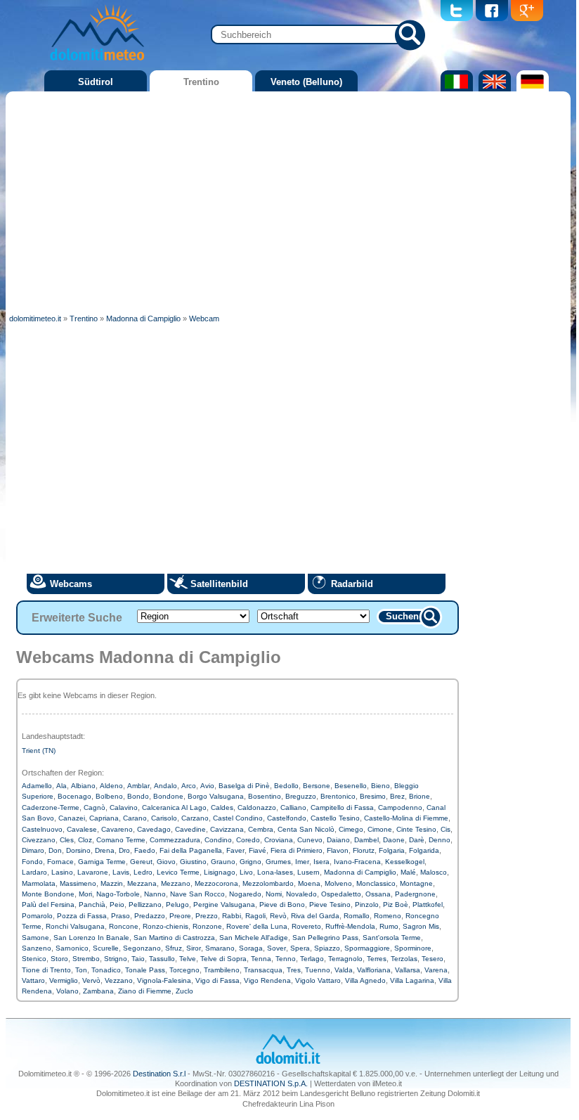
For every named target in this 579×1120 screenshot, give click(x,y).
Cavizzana (227, 829)
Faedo (144, 850)
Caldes (222, 807)
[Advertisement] (288, 200)
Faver (235, 850)
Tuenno (317, 970)
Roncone (123, 926)
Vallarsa (407, 970)
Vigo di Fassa (217, 980)
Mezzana (142, 883)
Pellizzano (145, 904)
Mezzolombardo (268, 883)
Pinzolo (367, 904)
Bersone (316, 786)
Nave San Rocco (197, 894)
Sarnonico (72, 948)
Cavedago (154, 829)
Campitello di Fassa (342, 807)
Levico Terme (178, 872)
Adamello (37, 786)
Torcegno (184, 970)
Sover (276, 948)
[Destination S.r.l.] (288, 1062)
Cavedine (190, 829)
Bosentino (264, 796)
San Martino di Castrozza (174, 937)
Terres (376, 959)
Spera (300, 948)
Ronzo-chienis (165, 926)
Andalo (165, 786)
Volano (67, 991)
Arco (188, 786)
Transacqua (263, 970)
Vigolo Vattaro (318, 980)
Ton (81, 970)
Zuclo (184, 991)
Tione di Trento (46, 970)
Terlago (312, 959)
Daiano (338, 840)
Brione (419, 796)
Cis (445, 829)
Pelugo (177, 904)
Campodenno (400, 807)
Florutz (364, 850)
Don (55, 850)
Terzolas (404, 959)
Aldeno (111, 786)
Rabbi (231, 916)
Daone (394, 840)
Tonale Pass (145, 970)
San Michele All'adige (253, 937)
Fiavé (257, 850)
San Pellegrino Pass (325, 937)
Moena (309, 883)
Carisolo (164, 818)
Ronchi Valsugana (75, 926)
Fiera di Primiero (297, 850)
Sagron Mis (421, 926)
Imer (302, 861)
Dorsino (78, 850)
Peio (117, 904)
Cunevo (310, 840)
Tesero (432, 959)
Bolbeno (109, 796)
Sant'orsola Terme (392, 937)
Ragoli (255, 916)
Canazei (71, 818)
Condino (218, 840)
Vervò (91, 980)
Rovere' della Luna (256, 926)
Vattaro (33, 980)
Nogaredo (245, 894)
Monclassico (376, 883)
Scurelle (106, 948)
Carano (135, 818)
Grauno (223, 861)
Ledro (143, 872)
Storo (59, 959)
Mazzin (111, 883)
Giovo (166, 861)
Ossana (378, 894)
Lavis (120, 872)
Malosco (433, 872)
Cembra (260, 829)
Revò (278, 916)
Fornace (60, 861)
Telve (187, 959)
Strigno (115, 959)
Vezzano (119, 980)
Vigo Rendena (267, 980)
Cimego (351, 829)
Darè (416, 840)
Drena (105, 850)
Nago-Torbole (118, 894)
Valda (343, 970)
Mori (85, 894)
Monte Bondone (48, 894)
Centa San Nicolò (306, 829)
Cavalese (82, 829)
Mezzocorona (216, 883)
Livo (246, 872)
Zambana (98, 991)
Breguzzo (300, 796)
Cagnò (94, 807)
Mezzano (175, 883)
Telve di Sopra (223, 959)
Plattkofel (427, 904)
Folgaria (392, 850)
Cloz (85, 840)
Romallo (357, 916)
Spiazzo (327, 948)
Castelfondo (286, 818)
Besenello (350, 786)
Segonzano (142, 948)
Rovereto (306, 926)
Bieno (380, 786)
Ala (61, 786)
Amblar (138, 786)
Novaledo (301, 894)
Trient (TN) (39, 750)
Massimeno (78, 883)
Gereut (141, 861)
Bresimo (373, 796)
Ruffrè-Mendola (350, 926)
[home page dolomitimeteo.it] (97, 62)
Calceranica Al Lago (174, 807)
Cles (67, 840)
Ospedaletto (341, 894)
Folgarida (424, 850)
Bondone (168, 796)
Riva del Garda (315, 916)
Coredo (248, 840)
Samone (35, 937)
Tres (294, 970)
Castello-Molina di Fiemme (406, 818)
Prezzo (206, 916)
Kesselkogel (404, 861)
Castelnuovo (42, 829)
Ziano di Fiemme (144, 991)
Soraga (251, 948)
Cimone (379, 829)
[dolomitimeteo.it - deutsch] (531, 88)
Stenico (34, 959)
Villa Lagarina (412, 980)
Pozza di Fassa (82, 916)
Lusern (308, 872)
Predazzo (149, 916)
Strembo (86, 959)
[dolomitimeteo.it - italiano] (455, 88)
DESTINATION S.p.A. (271, 1083)
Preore (180, 916)
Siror (193, 948)
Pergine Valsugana (224, 904)
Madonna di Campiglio (360, 872)
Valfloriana (374, 970)
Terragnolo (345, 959)
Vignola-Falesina (164, 980)
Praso (120, 916)
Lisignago (219, 872)
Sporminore (412, 948)
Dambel (366, 840)
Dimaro (33, 850)
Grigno (250, 861)
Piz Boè (395, 904)
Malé (408, 872)
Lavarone (92, 872)
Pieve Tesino (330, 904)
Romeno (387, 916)
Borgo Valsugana (216, 796)
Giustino (193, 861)
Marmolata (39, 883)
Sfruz (173, 948)
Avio (207, 786)
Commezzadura (175, 840)
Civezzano (39, 840)
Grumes (278, 861)
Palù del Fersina (48, 904)
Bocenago (74, 796)
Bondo (138, 796)
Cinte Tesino (416, 829)
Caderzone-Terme (50, 807)
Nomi (274, 894)
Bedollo (286, 786)
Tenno (285, 959)
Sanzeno (36, 948)
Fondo (32, 861)
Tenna (261, 959)
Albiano (83, 786)
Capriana (104, 818)
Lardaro (34, 872)
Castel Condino (238, 818)
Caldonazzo (257, 807)
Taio (138, 959)
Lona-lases (275, 872)
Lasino (62, 872)
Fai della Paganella (191, 850)
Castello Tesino (335, 818)
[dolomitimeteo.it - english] (493, 88)
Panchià (92, 904)
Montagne (416, 883)
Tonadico (106, 970)
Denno (439, 840)
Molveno (338, 883)
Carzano (195, 818)
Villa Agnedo (365, 980)
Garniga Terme (102, 861)
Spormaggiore (367, 948)
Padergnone (415, 894)
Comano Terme (120, 840)
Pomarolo (37, 916)
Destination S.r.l (159, 1073)
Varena (436, 970)
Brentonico (338, 796)
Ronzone (207, 926)
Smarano (220, 948)
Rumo (388, 926)
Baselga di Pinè (244, 786)
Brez (397, 796)
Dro (124, 850)
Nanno (155, 894)
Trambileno (222, 970)
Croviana (278, 840)
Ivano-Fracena (357, 861)
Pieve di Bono (282, 904)
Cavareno (117, 829)
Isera (321, 861)
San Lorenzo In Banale (91, 937)
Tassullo (162, 959)
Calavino (124, 807)
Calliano (293, 807)
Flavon (338, 850)
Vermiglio (63, 980)
